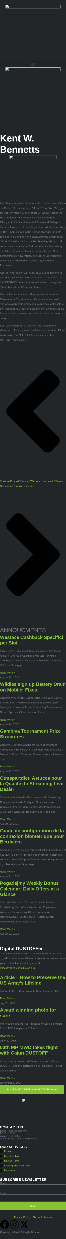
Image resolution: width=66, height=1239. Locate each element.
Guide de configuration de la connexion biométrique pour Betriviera (32, 836)
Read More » (7, 672)
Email (3, 1193)
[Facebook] (4, 1224)
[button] (33, 64)
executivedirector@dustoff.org (17, 967)
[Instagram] (14, 1224)
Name (3, 1183)
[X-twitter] (24, 1224)
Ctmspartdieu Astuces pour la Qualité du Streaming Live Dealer (31, 783)
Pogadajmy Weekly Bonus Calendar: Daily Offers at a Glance (29, 889)
